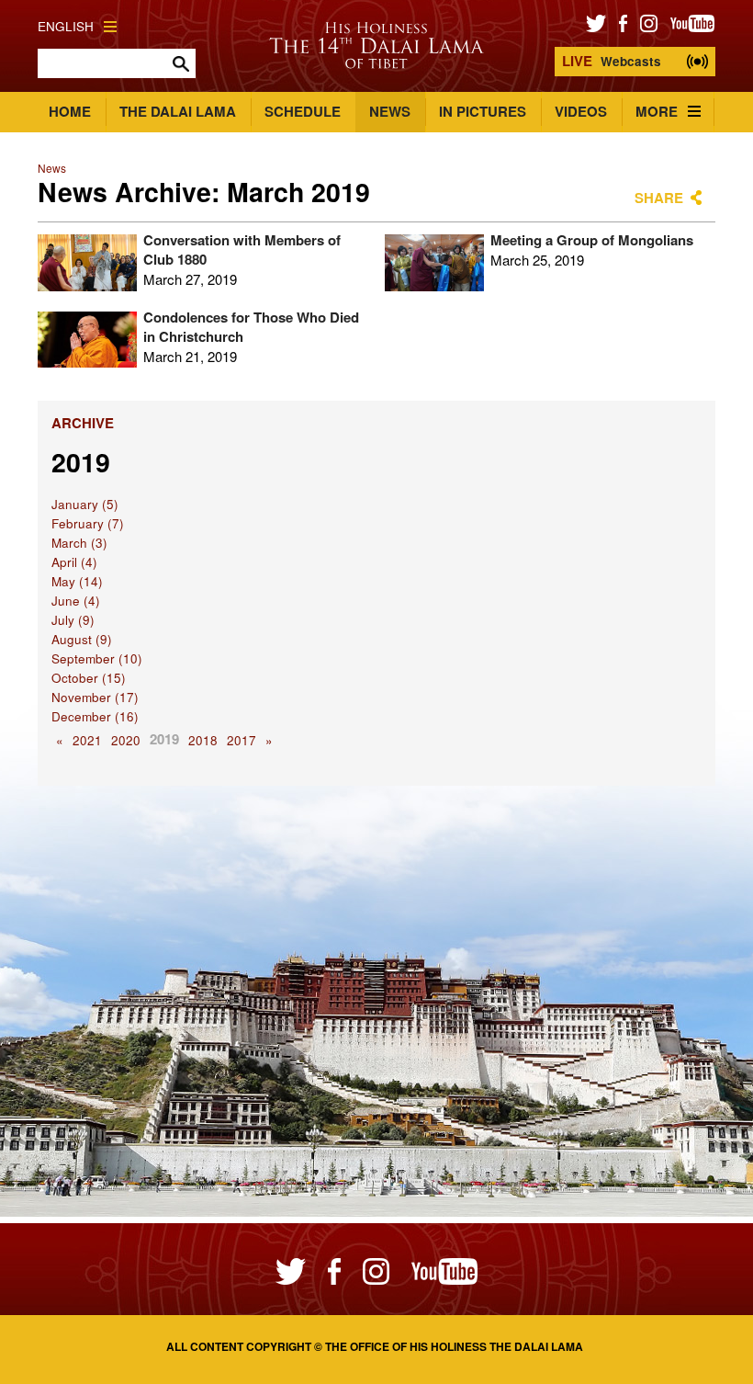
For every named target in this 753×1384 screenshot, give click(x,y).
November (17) (95, 697)
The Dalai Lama (177, 111)
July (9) (73, 620)
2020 (125, 740)
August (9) (81, 639)
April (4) (74, 562)
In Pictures (482, 111)
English (66, 26)
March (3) (79, 542)
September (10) (96, 658)
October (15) (88, 677)
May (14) (77, 581)
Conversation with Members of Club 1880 (242, 249)
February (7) (87, 523)
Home (70, 111)
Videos (581, 111)
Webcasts (611, 61)
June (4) (75, 600)
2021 (87, 740)
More (656, 111)
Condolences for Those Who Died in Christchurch (251, 326)
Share (659, 197)
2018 (203, 740)
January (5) (84, 504)
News (389, 111)
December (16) (95, 716)
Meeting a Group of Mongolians (591, 240)
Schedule (302, 111)
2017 (241, 740)
